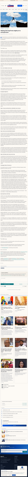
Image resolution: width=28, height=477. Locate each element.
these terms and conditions (8, 275)
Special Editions (26, 9)
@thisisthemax (14, 258)
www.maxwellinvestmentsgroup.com (17, 259)
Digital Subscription (16, 469)
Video (15, 468)
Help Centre (15, 458)
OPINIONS (16, 9)
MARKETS (10, 9)
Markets (15, 467)
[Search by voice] (5, 5)
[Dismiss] (26, 466)
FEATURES (13, 9)
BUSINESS (4, 9)
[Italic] (2, 282)
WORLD (21, 9)
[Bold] (1, 282)
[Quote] (3, 282)
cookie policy (21, 473)
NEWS (1, 9)
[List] (5, 282)
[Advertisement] (14, 394)
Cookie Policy (2, 468)
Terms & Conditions (3, 466)
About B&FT (15, 457)
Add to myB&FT (6, 28)
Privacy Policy (2, 467)
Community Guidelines (3, 469)
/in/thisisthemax (6, 258)
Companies (2, 28)
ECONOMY (7, 9)
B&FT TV (23, 9)
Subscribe (19, 5)
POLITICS (19, 9)
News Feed (15, 466)
